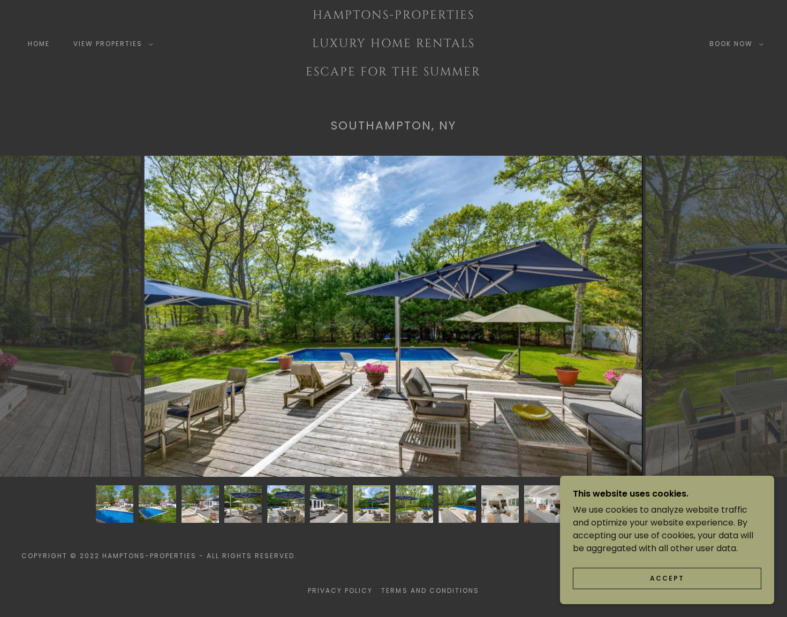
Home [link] (39, 43)
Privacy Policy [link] (340, 590)
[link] (393, 72)
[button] (111, 43)
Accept (667, 578)
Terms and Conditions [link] (430, 590)
